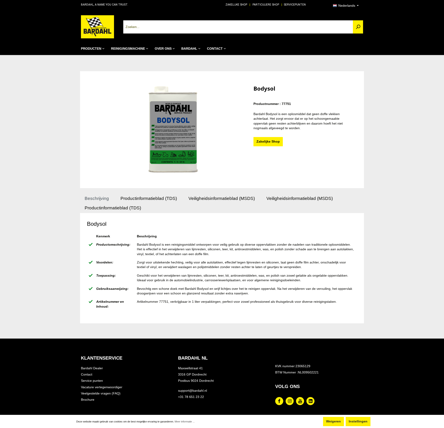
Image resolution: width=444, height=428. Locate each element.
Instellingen (358, 421)
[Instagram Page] (290, 401)
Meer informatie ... (185, 421)
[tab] (97, 199)
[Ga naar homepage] (97, 26)
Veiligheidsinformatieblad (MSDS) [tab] (221, 198)
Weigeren (333, 421)
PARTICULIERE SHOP (266, 4)
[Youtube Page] (300, 401)
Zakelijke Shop (268, 141)
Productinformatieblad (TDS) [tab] (148, 198)
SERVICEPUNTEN (295, 4)
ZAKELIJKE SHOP (236, 4)
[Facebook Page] (279, 401)
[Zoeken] (358, 27)
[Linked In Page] (310, 401)
